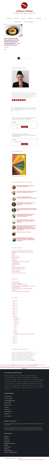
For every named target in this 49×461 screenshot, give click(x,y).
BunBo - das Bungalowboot (31, 375)
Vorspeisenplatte (8, 396)
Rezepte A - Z (7, 448)
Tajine (37, 385)
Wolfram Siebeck (29, 387)
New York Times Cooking (9, 383)
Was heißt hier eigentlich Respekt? (18, 268)
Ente (15, 377)
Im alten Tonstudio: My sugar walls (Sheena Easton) (22, 288)
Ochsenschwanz (33, 383)
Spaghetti (18, 385)
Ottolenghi (40, 383)
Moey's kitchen (7, 402)
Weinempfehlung (17, 387)
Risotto (14, 385)
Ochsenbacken (18, 383)
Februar (16, 332)
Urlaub (11, 387)
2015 (14, 313)
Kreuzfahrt (19, 381)
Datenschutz (33, 360)
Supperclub (30, 18)
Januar (15, 336)
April (15, 331)
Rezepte (23, 18)
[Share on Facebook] (17, 35)
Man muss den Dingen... (16, 257)
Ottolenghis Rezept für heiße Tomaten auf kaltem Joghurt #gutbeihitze (25, 186)
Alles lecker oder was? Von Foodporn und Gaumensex (22, 250)
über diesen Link (14, 364)
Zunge (35, 387)
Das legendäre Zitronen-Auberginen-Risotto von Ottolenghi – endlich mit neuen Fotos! (27, 192)
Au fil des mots (7, 409)
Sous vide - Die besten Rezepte (10, 452)
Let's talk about (15, 255)
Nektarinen (38, 18)
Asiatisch (6, 375)
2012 (14, 338)
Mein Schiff (40, 381)
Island (29, 379)
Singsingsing (14, 260)
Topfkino (6, 387)
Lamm (32, 381)
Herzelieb (6, 407)
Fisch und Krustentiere (25, 377)
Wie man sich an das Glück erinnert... (19, 272)
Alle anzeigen (43, 417)
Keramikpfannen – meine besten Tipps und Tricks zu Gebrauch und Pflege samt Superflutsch (26, 203)
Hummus (20, 379)
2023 (14, 300)
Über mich (16, 18)
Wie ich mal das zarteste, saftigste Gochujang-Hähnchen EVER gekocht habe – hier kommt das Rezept (27, 209)
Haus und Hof (7, 379)
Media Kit (6, 445)
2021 (14, 303)
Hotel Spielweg (14, 379)
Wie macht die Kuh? (16, 271)
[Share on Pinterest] (21, 35)
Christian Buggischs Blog (9, 400)
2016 (14, 311)
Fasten (18, 377)
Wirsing (23, 387)
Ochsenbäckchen (25, 383)
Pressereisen (7, 441)
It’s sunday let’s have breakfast (38, 379)
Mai (15, 329)
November (16, 319)
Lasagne (35, 381)
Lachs (28, 381)
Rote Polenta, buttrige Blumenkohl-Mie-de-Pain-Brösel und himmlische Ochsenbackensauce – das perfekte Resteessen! (12, 42)
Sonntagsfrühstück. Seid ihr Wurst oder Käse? (21, 261)
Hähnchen (25, 379)
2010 (14, 341)
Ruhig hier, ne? (15, 258)
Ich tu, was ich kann (8, 398)
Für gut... (13, 254)
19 (5, 49)
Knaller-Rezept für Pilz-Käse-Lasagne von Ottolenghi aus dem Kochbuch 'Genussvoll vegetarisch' (26, 220)
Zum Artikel (6, 47)
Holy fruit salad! (7, 405)
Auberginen (12, 375)
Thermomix (41, 385)
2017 (14, 310)
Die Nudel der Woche (9, 377)
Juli (15, 326)
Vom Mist (13, 265)
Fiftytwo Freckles (8, 411)
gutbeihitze (7, 389)
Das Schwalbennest (15, 281)
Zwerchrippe (40, 387)
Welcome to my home (16, 270)
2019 (14, 306)
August (15, 324)
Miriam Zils (24, 459)
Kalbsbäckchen (8, 381)
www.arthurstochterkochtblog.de (38, 459)
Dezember (16, 318)
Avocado (17, 375)
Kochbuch (14, 381)
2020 (14, 305)
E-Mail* (14, 122)
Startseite (9, 18)
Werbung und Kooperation (9, 443)
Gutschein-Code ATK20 (33, 364)
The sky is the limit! (15, 264)
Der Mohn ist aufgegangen (17, 283)
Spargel (23, 385)
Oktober (16, 321)
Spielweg (27, 385)
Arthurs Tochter (7, 447)
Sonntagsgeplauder (15, 263)
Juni (15, 327)
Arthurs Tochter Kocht (18, 458)
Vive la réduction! (8, 416)
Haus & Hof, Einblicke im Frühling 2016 (19, 284)
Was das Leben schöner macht (18, 267)
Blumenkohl (22, 375)
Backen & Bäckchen (8, 450)
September (16, 322)
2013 (14, 316)
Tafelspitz (32, 385)
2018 (14, 308)
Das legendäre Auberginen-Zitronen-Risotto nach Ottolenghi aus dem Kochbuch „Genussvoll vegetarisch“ (26, 215)
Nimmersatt (7, 413)
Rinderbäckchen (8, 385)
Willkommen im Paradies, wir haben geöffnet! (21, 291)
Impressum (6, 438)
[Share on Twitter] (18, 35)
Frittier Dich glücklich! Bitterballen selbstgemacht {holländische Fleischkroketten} (27, 197)
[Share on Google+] (20, 35)
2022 (14, 302)
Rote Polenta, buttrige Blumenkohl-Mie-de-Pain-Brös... (24, 334)
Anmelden (24, 126)
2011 (14, 339)
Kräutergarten (14, 289)
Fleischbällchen (35, 377)
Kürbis (24, 381)
